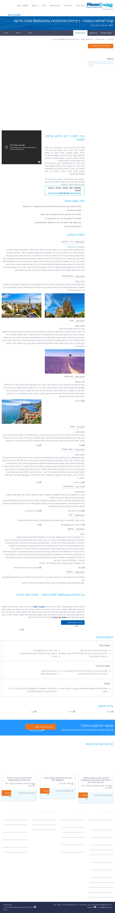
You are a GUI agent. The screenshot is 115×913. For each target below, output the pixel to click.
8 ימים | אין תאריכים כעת (27, 793)
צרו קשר (35, 5)
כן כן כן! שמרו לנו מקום (43, 726)
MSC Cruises (39, 606)
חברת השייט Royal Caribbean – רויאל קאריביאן (102, 858)
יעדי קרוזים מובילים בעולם (17, 850)
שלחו (30, 33)
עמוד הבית (110, 39)
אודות (44, 5)
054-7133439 (22, 5)
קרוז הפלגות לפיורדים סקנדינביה (105, 833)
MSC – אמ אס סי (106, 852)
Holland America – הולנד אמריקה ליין (74, 840)
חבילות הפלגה (100, 39)
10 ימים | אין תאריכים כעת (103, 795)
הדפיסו (18, 33)
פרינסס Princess (77, 834)
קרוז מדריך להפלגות (18, 817)
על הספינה (93, 33)
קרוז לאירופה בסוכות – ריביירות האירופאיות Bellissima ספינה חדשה (72, 39)
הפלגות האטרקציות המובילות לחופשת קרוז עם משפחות (16, 828)
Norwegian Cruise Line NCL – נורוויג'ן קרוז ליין (73, 848)
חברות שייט (68, 5)
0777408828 (49, 827)
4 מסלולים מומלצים (18, 822)
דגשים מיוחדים (80, 33)
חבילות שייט (64, 193)
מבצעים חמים (54, 5)
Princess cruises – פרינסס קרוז (103, 873)
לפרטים (84, 795)
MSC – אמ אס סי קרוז (76, 830)
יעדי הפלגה (80, 5)
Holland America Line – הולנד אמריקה (103, 866)
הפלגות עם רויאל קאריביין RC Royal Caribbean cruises (16, 835)
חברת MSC (60, 181)
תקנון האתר (50, 822)
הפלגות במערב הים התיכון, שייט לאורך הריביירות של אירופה (103, 825)
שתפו (6, 33)
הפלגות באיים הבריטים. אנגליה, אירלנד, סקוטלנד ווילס (102, 841)
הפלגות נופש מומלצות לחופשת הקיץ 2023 (15, 843)
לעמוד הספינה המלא (75, 622)
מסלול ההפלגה (106, 33)
